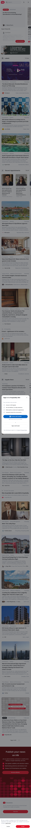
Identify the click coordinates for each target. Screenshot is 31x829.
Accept (23, 826)
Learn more (8, 823)
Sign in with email (15, 425)
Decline (8, 826)
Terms (18, 430)
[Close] (26, 397)
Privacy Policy (24, 430)
